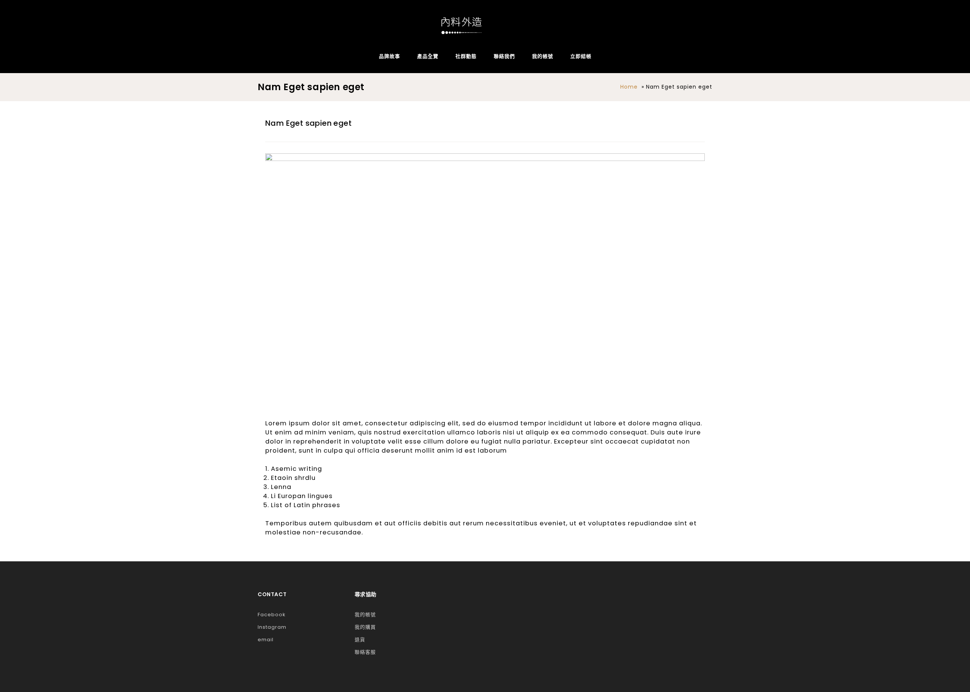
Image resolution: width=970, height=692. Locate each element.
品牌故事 (389, 56)
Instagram (272, 627)
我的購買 (365, 627)
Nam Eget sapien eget (308, 123)
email (266, 639)
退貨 (360, 639)
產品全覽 (427, 56)
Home (629, 87)
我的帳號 (542, 56)
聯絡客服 (365, 652)
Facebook (272, 614)
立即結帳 (580, 56)
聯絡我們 (504, 56)
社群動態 (466, 56)
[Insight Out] (461, 25)
